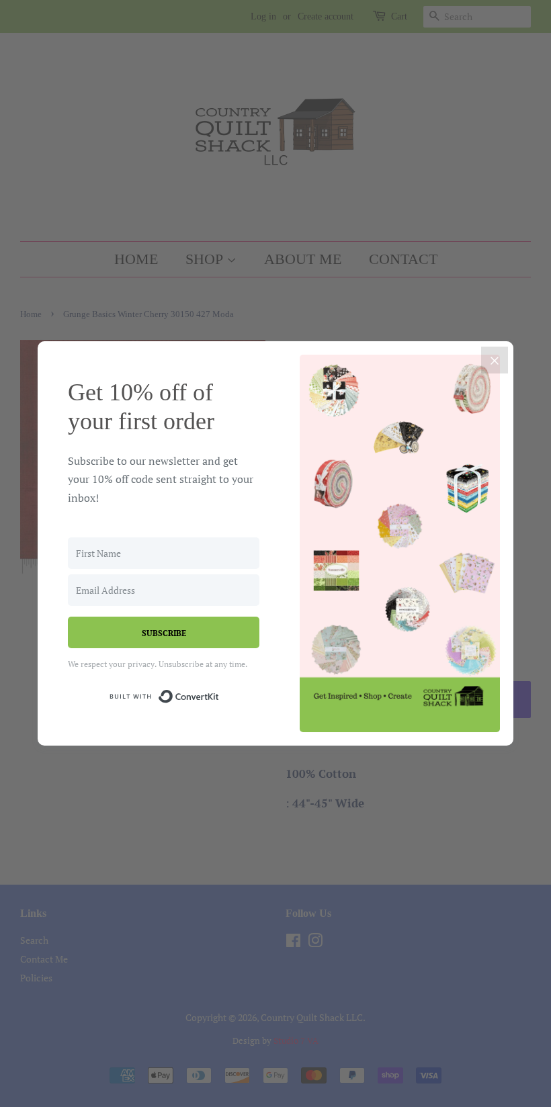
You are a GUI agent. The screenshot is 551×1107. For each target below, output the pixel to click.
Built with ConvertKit (219, 694)
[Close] (494, 360)
